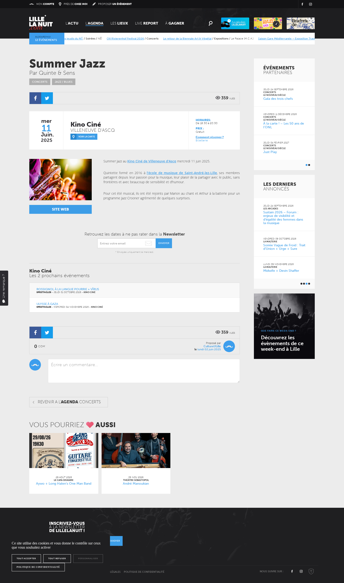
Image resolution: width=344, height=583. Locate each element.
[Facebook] (35, 98)
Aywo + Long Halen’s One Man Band (63, 484)
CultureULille (212, 346)
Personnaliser (88, 558)
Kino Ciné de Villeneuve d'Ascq (151, 161)
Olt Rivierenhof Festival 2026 (116, 38)
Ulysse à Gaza (47, 304)
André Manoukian (136, 484)
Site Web (60, 209)
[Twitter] (47, 98)
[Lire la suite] (63, 450)
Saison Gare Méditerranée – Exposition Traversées (281, 38)
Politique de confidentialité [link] (38, 567)
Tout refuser (57, 558)
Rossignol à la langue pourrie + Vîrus (68, 289)
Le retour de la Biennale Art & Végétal (178, 38)
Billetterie (202, 140)
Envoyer (163, 243)
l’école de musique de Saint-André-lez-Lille (182, 173)
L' (72, 23)
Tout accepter (26, 558)
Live (146, 23)
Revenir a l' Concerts (69, 401)
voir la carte (86, 136)
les (119, 23)
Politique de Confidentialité (144, 571)
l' (94, 23)
